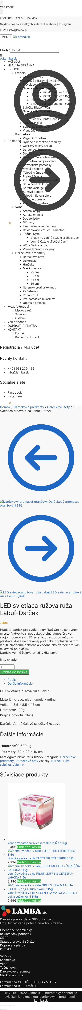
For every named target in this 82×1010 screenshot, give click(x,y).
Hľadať (5, 50)
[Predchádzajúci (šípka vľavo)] (1, 1009)
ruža (66, 761)
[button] (5, 223)
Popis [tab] (12, 680)
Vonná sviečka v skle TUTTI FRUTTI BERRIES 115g (41, 858)
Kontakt (5, 949)
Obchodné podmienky (16, 930)
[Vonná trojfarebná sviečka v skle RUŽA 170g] (45, 812)
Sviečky (5, 956)
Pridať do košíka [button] (29, 847)
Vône (3, 964)
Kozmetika (7, 960)
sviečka (5, 764)
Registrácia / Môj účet (19, 347)
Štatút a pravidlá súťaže (17, 941)
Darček (56, 761)
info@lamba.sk (18, 30)
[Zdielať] (9, 1005)
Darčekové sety (58, 407)
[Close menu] (1, 2)
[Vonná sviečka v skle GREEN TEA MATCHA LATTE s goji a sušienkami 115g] (45, 887)
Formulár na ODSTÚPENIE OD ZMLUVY (28, 982)
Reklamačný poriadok (15, 934)
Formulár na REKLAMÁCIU (19, 986)
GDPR (4, 938)
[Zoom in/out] (1, 1005)
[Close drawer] (1, 11)
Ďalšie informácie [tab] (20, 683)
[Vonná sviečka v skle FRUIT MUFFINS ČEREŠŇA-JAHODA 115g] (45, 868)
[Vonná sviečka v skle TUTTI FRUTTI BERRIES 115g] (45, 852)
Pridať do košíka (14, 672)
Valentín (18, 764)
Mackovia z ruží (11, 975)
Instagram (65, 24)
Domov (5, 407)
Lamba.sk (41, 1000)
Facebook (50, 24)
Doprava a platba (12, 945)
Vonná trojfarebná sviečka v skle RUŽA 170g (37, 843)
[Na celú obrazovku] (5, 1005)
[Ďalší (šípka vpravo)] (5, 1009)
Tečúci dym (8, 967)
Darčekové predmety (29, 407)
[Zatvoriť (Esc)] (13, 1005)
